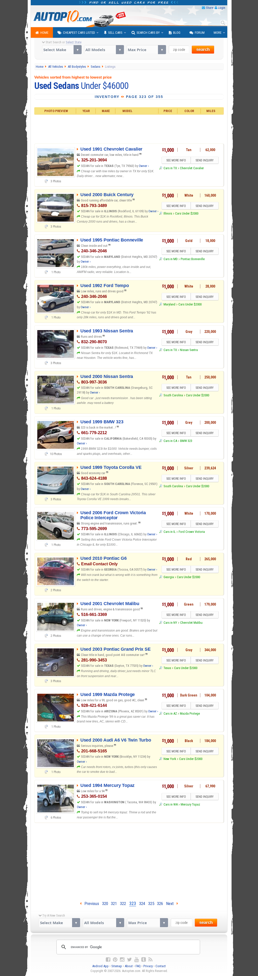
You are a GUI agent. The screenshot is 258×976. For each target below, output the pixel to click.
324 (142, 903)
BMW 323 (186, 441)
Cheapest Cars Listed (79, 32)
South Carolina (173, 395)
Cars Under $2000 (186, 213)
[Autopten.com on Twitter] (129, 960)
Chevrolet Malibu (191, 622)
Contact (160, 966)
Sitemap (116, 966)
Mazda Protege (190, 713)
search (203, 49)
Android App (100, 966)
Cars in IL (169, 532)
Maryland (169, 304)
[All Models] (104, 49)
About (129, 966)
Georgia (169, 577)
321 (114, 903)
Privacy (148, 966)
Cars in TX (170, 168)
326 (160, 903)
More (217, 32)
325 (151, 903)
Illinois (168, 213)
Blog (176, 32)
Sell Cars (115, 32)
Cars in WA (170, 804)
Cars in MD (170, 259)
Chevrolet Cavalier (192, 168)
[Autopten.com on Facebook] (108, 960)
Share (209, 8)
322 (123, 903)
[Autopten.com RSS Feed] (150, 960)
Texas (167, 668)
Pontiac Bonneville (193, 259)
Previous (90, 903)
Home (44, 32)
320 (105, 903)
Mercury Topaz (190, 804)
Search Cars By (148, 32)
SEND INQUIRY (205, 160)
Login (221, 8)
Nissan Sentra (189, 350)
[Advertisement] (129, 128)
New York (170, 759)
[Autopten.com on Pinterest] (115, 960)
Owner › (144, 166)
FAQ (138, 966)
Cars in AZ (170, 713)
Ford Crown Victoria (192, 532)
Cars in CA (170, 441)
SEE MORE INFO (176, 160)
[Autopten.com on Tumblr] (143, 960)
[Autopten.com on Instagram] (122, 960)
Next (171, 903)
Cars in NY (170, 622)
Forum (200, 32)
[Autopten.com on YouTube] (136, 960)
